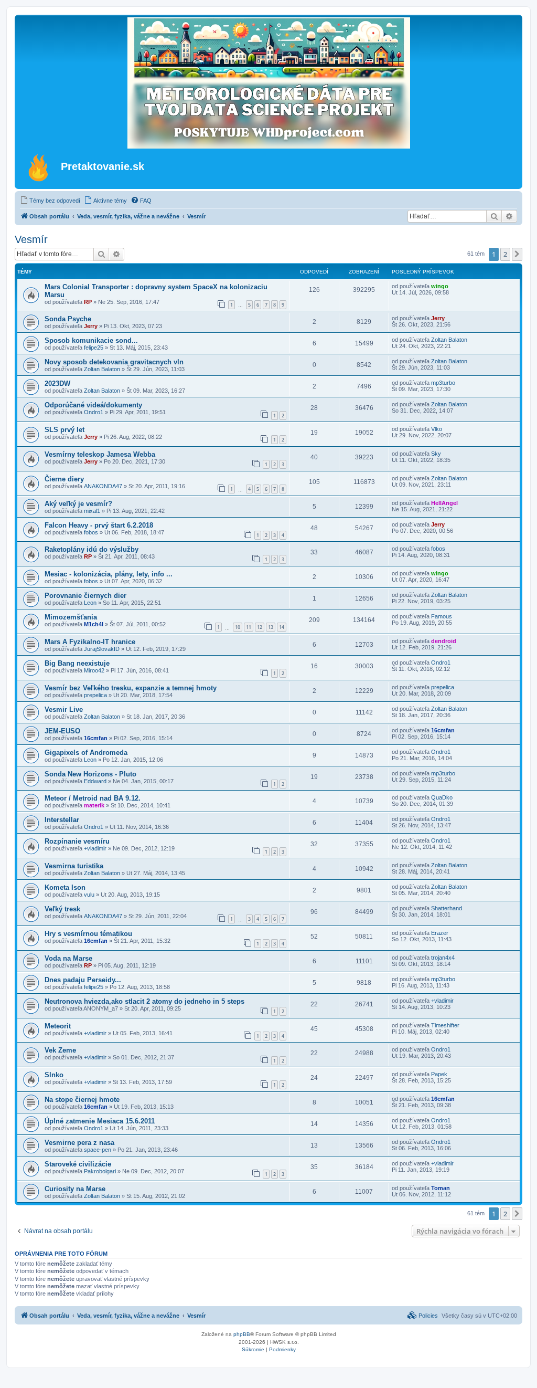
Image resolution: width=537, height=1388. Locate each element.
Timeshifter (445, 1025)
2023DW (57, 383)
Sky (436, 453)
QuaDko (442, 797)
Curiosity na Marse (75, 1189)
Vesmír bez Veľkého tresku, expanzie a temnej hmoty (131, 688)
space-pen (97, 1150)
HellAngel (444, 503)
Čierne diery (64, 479)
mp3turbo (443, 383)
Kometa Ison (65, 887)
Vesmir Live (64, 709)
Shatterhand (446, 908)
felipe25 (93, 347)
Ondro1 (93, 412)
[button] (517, 254)
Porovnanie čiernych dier (85, 596)
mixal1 (92, 511)
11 (248, 627)
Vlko (436, 429)
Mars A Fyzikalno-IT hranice (90, 642)
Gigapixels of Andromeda (86, 752)
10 (237, 627)
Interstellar (62, 820)
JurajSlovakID (102, 649)
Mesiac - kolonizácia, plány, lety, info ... (109, 574)
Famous (441, 616)
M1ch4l (93, 624)
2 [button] (505, 254)
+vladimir (95, 848)
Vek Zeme (60, 1050)
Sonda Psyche (68, 319)
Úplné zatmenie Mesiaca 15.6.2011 (100, 1121)
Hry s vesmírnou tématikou (88, 934)
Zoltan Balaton (449, 340)
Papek (439, 1074)
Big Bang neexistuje (77, 663)
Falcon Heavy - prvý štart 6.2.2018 (99, 525)
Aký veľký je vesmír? (78, 504)
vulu (89, 894)
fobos (91, 532)
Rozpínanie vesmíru (77, 841)
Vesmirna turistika (74, 866)
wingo (439, 286)
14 (281, 627)
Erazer (439, 933)
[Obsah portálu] (39, 167)
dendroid (443, 641)
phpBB (241, 1334)
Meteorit (58, 1026)
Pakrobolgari (100, 1171)
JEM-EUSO (62, 731)
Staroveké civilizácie (78, 1164)
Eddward (95, 781)
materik (94, 805)
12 (259, 627)
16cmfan (96, 738)
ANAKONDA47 (103, 486)
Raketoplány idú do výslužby (91, 549)
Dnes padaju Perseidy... (83, 980)
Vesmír (31, 239)
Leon (90, 603)
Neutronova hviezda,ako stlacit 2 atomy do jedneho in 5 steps (144, 1001)
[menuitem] (50, 200)
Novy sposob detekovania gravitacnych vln (114, 362)
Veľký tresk (62, 909)
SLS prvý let (64, 430)
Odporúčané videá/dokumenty (93, 405)
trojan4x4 (443, 957)
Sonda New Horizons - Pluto (90, 774)
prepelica (95, 695)
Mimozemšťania (71, 617)
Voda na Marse (68, 958)
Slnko (54, 1075)
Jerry (91, 326)
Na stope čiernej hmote (82, 1099)
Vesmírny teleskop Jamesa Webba (100, 454)
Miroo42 (94, 670)
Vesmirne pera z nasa (79, 1143)
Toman (440, 1188)
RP (88, 302)
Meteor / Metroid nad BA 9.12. (93, 798)
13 (270, 627)
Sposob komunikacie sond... (91, 340)
